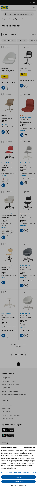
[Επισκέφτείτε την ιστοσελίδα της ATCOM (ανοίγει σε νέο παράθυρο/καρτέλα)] (18, 485)
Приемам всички (18, 481)
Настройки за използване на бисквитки (17, 472)
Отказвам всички (18, 477)
